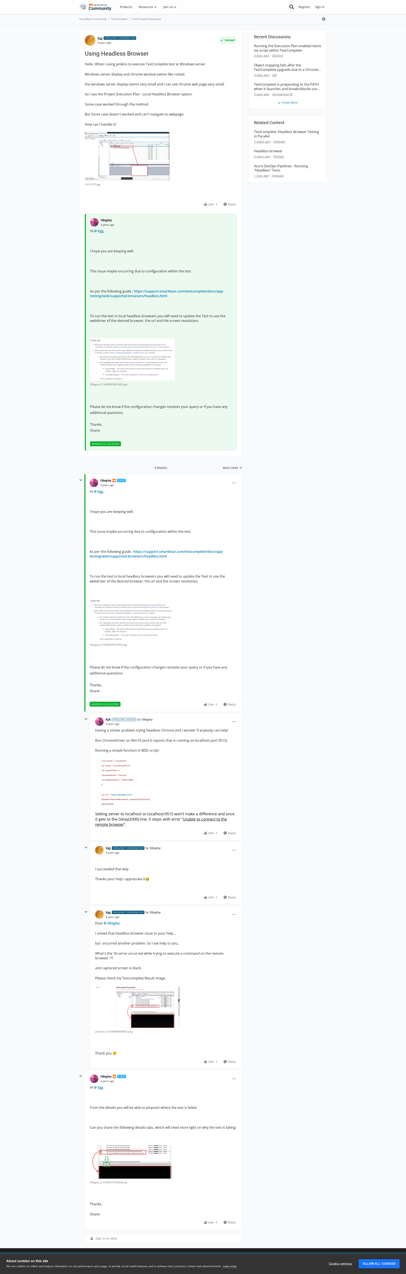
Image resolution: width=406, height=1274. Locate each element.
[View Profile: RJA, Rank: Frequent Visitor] (99, 721)
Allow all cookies (379, 1263)
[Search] (291, 7)
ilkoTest (277, 56)
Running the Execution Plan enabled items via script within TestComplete (287, 48)
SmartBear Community (92, 19)
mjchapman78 (282, 94)
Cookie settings (340, 1263)
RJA (108, 719)
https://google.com (121, 794)
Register (304, 7)
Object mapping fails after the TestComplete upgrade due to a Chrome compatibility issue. (286, 67)
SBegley (106, 220)
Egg (100, 38)
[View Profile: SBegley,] (94, 222)
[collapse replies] (80, 480)
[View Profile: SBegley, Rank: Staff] (94, 483)
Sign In (320, 7)
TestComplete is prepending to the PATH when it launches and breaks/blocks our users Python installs (286, 86)
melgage (279, 142)
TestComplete (119, 19)
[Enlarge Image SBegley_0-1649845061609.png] (132, 359)
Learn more (230, 1266)
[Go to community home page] (95, 7)
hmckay (278, 156)
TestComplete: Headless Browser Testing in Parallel (286, 134)
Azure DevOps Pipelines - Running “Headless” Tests (281, 168)
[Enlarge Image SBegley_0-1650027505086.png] (132, 1162)
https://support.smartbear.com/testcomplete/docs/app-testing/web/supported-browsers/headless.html (157, 293)
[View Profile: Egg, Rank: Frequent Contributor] (90, 40)
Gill (274, 75)
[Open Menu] (324, 19)
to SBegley (145, 719)
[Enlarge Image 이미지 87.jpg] (127, 156)
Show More (290, 102)
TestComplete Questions (146, 19)
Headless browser (268, 151)
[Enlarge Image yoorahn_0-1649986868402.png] (137, 1007)
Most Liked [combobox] (232, 468)
